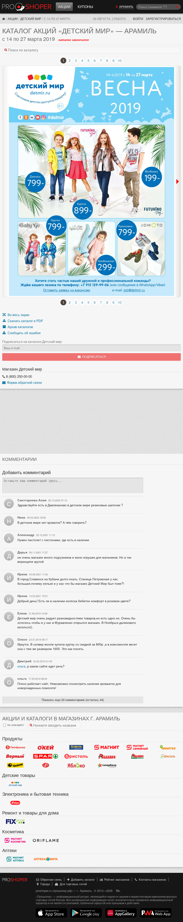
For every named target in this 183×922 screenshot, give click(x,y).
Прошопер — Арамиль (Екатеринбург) (26, 6)
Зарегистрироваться (163, 19)
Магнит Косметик (15, 840)
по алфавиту (15, 725)
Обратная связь (51, 879)
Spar (46, 756)
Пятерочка (15, 747)
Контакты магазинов (152, 879)
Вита (46, 859)
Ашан (107, 756)
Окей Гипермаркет (46, 747)
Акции (64, 6)
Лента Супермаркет (76, 747)
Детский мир (30, 19)
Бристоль (76, 756)
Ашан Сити (137, 756)
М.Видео (15, 802)
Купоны (85, 6)
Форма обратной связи (24, 382)
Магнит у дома (107, 747)
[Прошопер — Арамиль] (3, 19)
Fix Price (15, 821)
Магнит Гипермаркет (137, 747)
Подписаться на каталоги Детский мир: (32, 341)
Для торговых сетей (72, 884)
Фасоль (167, 756)
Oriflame (46, 840)
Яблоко (76, 765)
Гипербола (107, 765)
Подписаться (93, 357)
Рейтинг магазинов (116, 879)
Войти (138, 19)
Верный (15, 756)
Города (45, 884)
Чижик (15, 765)
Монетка (167, 747)
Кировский (46, 765)
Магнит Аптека (15, 859)
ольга (21, 666)
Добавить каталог (82, 879)
